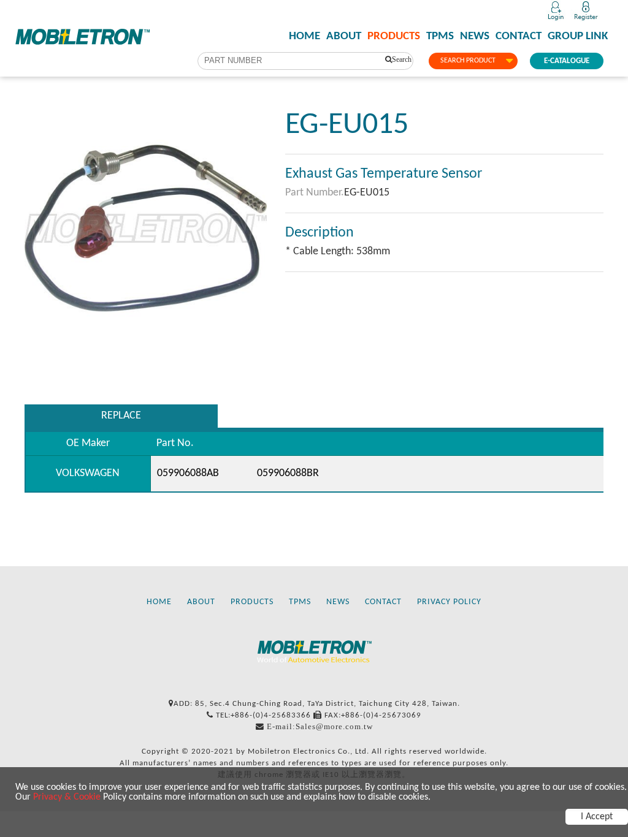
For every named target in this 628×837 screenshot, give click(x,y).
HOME (304, 36)
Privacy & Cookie (67, 797)
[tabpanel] (146, 228)
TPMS (440, 36)
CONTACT (519, 36)
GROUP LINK (578, 36)
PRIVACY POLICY (449, 602)
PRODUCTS (393, 36)
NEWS (474, 36)
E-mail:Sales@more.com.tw (320, 726)
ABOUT (343, 36)
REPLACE (121, 416)
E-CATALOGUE (566, 61)
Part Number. (314, 193)
